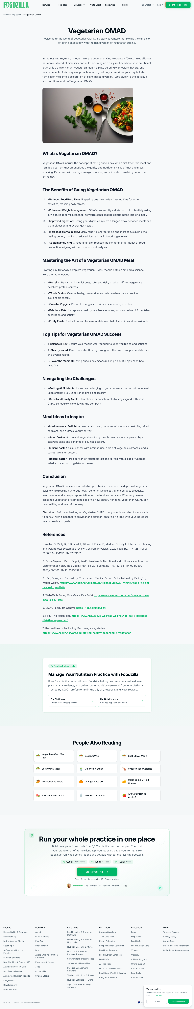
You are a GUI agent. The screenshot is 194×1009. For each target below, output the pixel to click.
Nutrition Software (11, 957)
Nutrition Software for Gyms (80, 980)
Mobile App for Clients (13, 941)
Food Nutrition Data (140, 945)
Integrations (8, 980)
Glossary (135, 955)
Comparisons (137, 977)
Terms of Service (171, 932)
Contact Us (40, 971)
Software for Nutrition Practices (13, 951)
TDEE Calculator (106, 936)
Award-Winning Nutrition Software (46, 956)
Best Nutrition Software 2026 (16, 962)
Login (133, 932)
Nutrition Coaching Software (80, 947)
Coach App (8, 945)
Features (46, 5)
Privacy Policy (169, 936)
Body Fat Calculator (108, 977)
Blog (37, 950)
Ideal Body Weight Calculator (112, 973)
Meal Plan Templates (108, 950)
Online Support (138, 964)
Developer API (9, 985)
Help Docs (136, 936)
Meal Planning (9, 936)
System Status (42, 976)
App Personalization (12, 971)
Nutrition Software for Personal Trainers (77, 952)
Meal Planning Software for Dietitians (79, 933)
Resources (110, 5)
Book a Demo (41, 945)
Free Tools (136, 973)
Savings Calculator (107, 932)
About (38, 932)
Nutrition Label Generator (111, 968)
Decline (157, 1001)
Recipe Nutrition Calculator (111, 945)
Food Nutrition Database (110, 955)
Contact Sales (137, 968)
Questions (18, 14)
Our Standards (42, 936)
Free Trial (39, 941)
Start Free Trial (178, 4)
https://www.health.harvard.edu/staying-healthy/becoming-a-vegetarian (86, 632)
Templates (62, 5)
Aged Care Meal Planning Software (79, 985)
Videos (134, 950)
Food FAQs (104, 959)
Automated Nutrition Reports (16, 976)
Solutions (78, 5)
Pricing (125, 5)
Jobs (37, 966)
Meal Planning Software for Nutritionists (79, 940)
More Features (9, 989)
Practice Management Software (77, 969)
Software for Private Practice (80, 959)
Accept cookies (178, 1001)
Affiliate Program (139, 959)
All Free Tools (105, 964)
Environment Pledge (44, 962)
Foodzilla (7, 14)
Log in (160, 5)
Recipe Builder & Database (15, 932)
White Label (95, 5)
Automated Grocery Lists (14, 966)
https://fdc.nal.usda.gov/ (91, 607)
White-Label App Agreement (176, 950)
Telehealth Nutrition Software (80, 975)
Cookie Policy (169, 941)
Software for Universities (78, 963)
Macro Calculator (107, 941)
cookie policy (158, 995)
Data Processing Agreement (176, 945)
